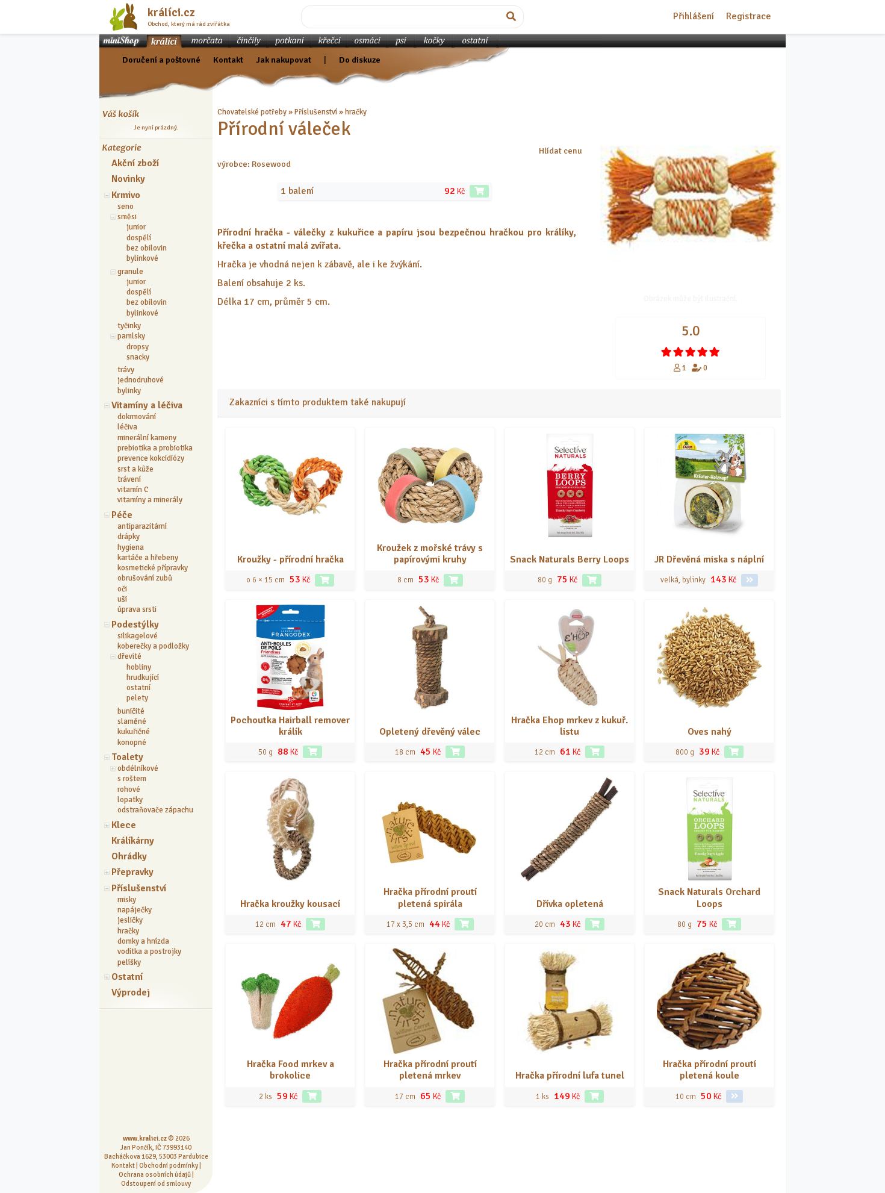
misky (126, 900)
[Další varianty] (749, 580)
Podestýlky (135, 624)
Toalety (127, 757)
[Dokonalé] (715, 352)
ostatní (138, 688)
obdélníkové (137, 768)
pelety (137, 698)
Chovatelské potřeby (252, 112)
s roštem (131, 778)
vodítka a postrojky (149, 951)
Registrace (748, 16)
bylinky (129, 391)
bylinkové (142, 258)
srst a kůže (135, 469)
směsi (127, 217)
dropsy (137, 347)
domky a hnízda (143, 941)
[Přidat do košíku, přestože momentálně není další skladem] (464, 924)
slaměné (131, 721)
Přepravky (132, 872)
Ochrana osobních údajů (155, 1174)
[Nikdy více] (666, 352)
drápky (128, 536)
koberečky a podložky (153, 646)
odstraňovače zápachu (155, 810)
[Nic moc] (678, 352)
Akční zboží (135, 163)
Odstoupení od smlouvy (156, 1183)
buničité (130, 711)
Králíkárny (132, 841)
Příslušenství (138, 888)
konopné (131, 742)
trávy (125, 370)
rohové (128, 789)
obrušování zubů (144, 578)
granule (130, 271)
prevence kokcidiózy (150, 458)
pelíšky (129, 962)
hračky (128, 931)
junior (136, 227)
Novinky (128, 179)
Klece (123, 825)
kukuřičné (133, 732)
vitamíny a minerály (149, 500)
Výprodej (130, 992)
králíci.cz (171, 12)
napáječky (134, 910)
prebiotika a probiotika (155, 448)
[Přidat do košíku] (479, 191)
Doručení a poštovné (161, 59)
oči (122, 589)
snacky (137, 357)
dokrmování (136, 417)
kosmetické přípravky (152, 568)
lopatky (130, 800)
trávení (129, 479)
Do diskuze (359, 59)
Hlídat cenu (560, 150)
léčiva (127, 427)
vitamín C (133, 489)
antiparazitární (142, 526)
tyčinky (129, 326)
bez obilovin (146, 248)
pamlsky (131, 336)
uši (122, 599)
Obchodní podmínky (168, 1165)
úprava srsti (137, 609)
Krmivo (125, 195)
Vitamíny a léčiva (146, 405)
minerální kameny (146, 438)
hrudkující (142, 677)
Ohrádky (129, 856)
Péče (121, 515)
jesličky (130, 920)
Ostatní (127, 977)
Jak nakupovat (283, 59)
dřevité (129, 656)
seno (125, 206)
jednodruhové (140, 380)
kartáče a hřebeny (147, 557)
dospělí (138, 238)
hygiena (130, 547)
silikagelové (137, 636)
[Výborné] (703, 352)
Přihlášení (693, 16)
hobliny (138, 667)
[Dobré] (691, 352)
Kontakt (228, 59)
